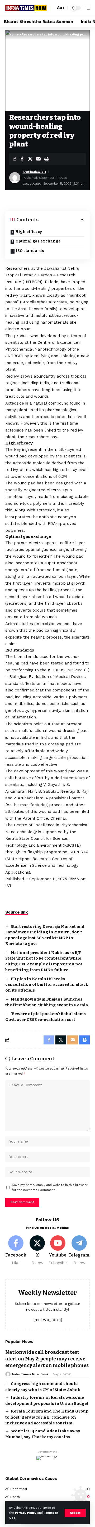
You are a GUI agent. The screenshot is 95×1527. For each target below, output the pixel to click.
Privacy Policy (25, 1513)
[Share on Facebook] (22, 159)
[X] (37, 1250)
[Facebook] (15, 1250)
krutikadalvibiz (34, 171)
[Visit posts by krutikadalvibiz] (14, 177)
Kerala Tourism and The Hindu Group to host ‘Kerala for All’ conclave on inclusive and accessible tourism (46, 1417)
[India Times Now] (26, 7)
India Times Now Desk (30, 1374)
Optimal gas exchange (38, 241)
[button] (75, 1513)
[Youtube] (58, 1250)
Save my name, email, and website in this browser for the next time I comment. (50, 1187)
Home (13, 34)
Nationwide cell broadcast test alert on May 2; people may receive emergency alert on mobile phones (47, 1358)
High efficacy (28, 232)
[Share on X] (30, 159)
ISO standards (30, 251)
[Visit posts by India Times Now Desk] (8, 1374)
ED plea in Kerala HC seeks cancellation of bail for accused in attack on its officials (46, 984)
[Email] (38, 159)
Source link (16, 912)
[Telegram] (79, 1250)
